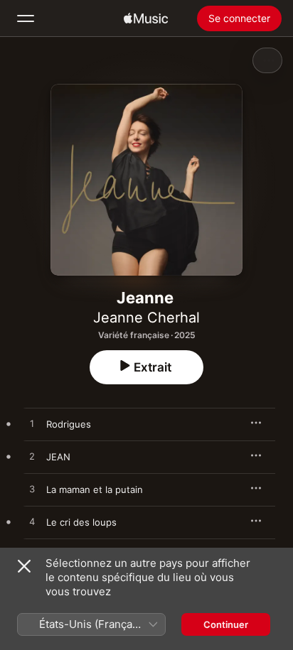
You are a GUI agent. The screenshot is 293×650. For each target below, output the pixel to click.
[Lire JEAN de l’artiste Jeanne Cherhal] (32, 456)
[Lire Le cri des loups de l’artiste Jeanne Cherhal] (32, 522)
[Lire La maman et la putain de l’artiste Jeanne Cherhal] (32, 489)
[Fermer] (24, 566)
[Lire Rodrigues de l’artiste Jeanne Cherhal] (32, 424)
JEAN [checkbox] (58, 456)
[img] (146, 18)
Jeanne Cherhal (146, 317)
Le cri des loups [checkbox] (81, 522)
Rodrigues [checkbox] (68, 424)
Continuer (225, 624)
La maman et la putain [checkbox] (94, 489)
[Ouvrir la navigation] (25, 18)
